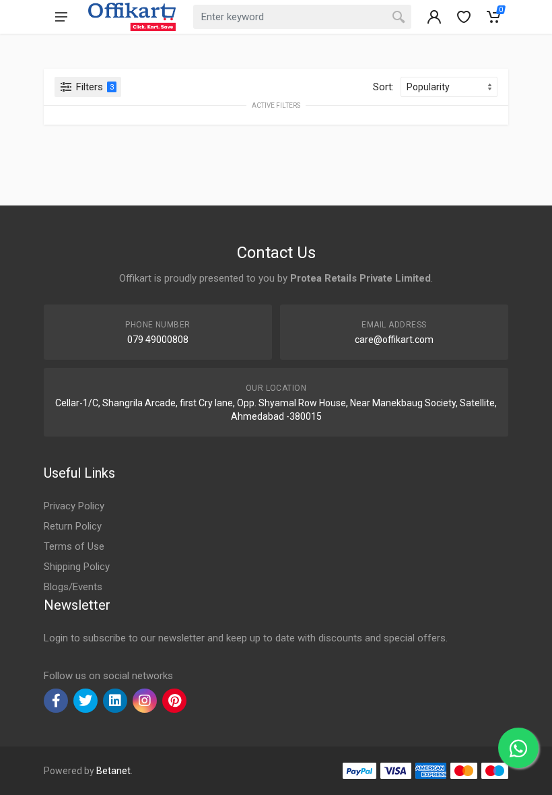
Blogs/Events (73, 587)
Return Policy (73, 526)
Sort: (383, 87)
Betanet (113, 770)
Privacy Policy (74, 506)
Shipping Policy (77, 567)
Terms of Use (74, 546)
